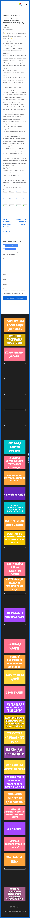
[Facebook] (11, 907)
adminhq (15, 27)
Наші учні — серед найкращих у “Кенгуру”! (21, 221)
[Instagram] (14, 907)
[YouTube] (17, 907)
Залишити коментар (8, 29)
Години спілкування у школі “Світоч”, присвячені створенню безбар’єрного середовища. (7, 226)
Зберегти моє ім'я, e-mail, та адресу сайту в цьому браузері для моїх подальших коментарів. (15, 292)
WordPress (19, 913)
